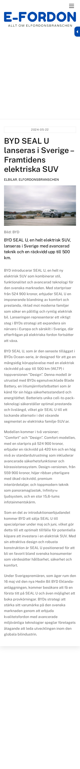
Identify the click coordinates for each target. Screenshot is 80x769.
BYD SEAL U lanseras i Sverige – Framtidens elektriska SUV (39, 155)
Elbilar (10, 179)
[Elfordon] (40, 21)
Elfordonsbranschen (39, 179)
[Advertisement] (40, 73)
